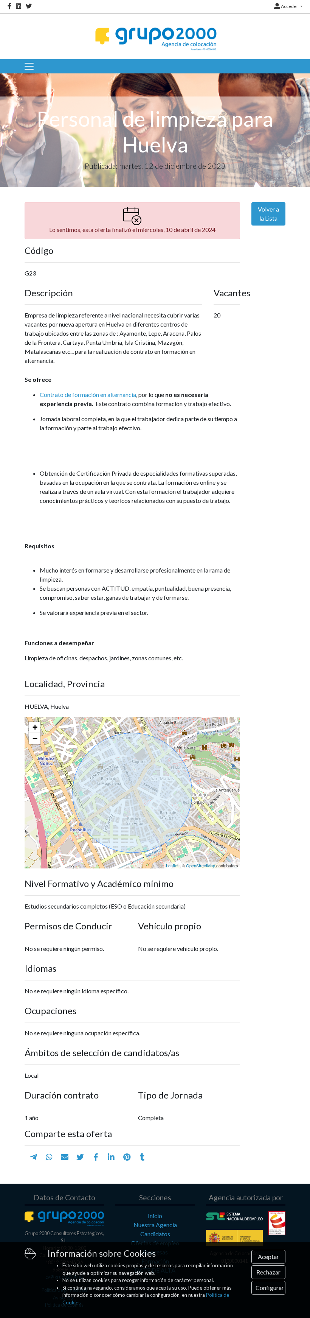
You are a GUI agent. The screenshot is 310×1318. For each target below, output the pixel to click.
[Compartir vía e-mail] (64, 1156)
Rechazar (268, 1272)
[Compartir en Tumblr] (142, 1156)
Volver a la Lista (268, 213)
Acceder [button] (289, 6)
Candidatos (155, 1233)
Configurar (270, 1287)
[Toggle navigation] (29, 66)
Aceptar (268, 1256)
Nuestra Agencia (155, 1224)
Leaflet (172, 865)
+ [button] (35, 727)
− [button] (35, 738)
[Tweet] (80, 1156)
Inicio (155, 1215)
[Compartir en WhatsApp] (49, 1156)
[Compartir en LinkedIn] (111, 1156)
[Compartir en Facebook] (95, 1156)
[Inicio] (155, 32)
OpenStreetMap (200, 865)
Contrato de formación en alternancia (88, 394)
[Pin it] (126, 1156)
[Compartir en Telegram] (33, 1156)
